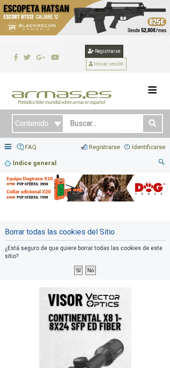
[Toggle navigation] (152, 90)
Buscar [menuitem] (162, 163)
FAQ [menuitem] (30, 147)
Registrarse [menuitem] (104, 147)
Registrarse (107, 51)
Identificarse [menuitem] (148, 147)
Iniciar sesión (108, 64)
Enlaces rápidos (9, 147)
